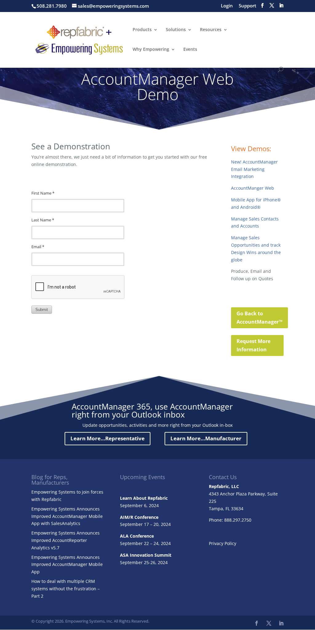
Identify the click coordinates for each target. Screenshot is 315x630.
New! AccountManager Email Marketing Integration (254, 169)
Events (190, 49)
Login (227, 6)
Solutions (176, 29)
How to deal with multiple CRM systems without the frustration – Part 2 (65, 588)
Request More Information (253, 345)
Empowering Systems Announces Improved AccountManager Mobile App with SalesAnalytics (67, 516)
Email (37, 246)
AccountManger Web (252, 188)
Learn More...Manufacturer (205, 438)
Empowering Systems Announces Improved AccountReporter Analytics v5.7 (65, 540)
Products (142, 29)
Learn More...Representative (107, 438)
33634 (237, 508)
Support (247, 6)
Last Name (42, 220)
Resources (210, 29)
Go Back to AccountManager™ (259, 317)
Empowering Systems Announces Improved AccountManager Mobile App (67, 564)
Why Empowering (151, 49)
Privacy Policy (222, 543)
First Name (42, 193)
